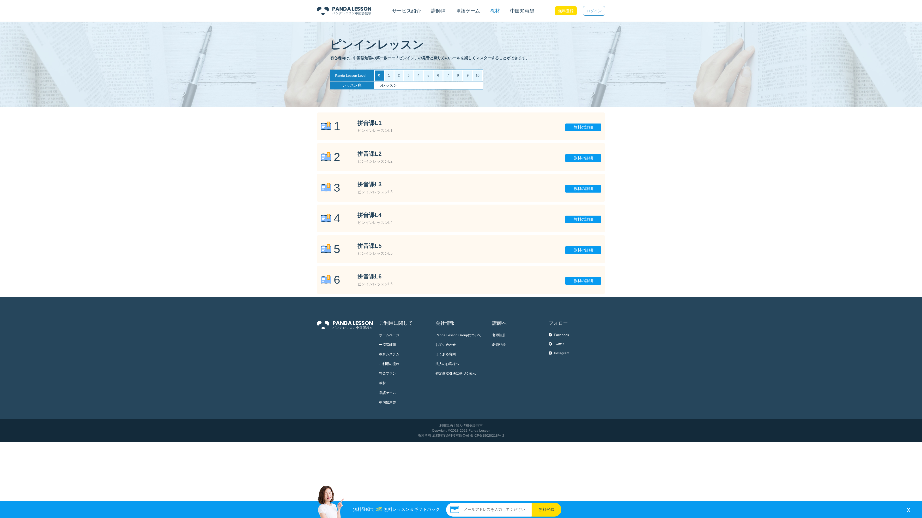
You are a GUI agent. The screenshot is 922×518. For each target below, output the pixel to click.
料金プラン (387, 373)
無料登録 (566, 11)
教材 (382, 383)
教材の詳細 (583, 127)
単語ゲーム (387, 393)
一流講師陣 (387, 345)
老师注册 (499, 335)
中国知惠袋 (522, 10)
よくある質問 (446, 354)
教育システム (389, 354)
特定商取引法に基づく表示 (456, 373)
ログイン (594, 11)
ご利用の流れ (389, 364)
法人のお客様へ (447, 364)
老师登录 (499, 345)
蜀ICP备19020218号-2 (487, 435)
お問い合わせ (446, 345)
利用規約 (446, 425)
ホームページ (389, 335)
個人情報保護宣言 (469, 425)
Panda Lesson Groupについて (458, 335)
